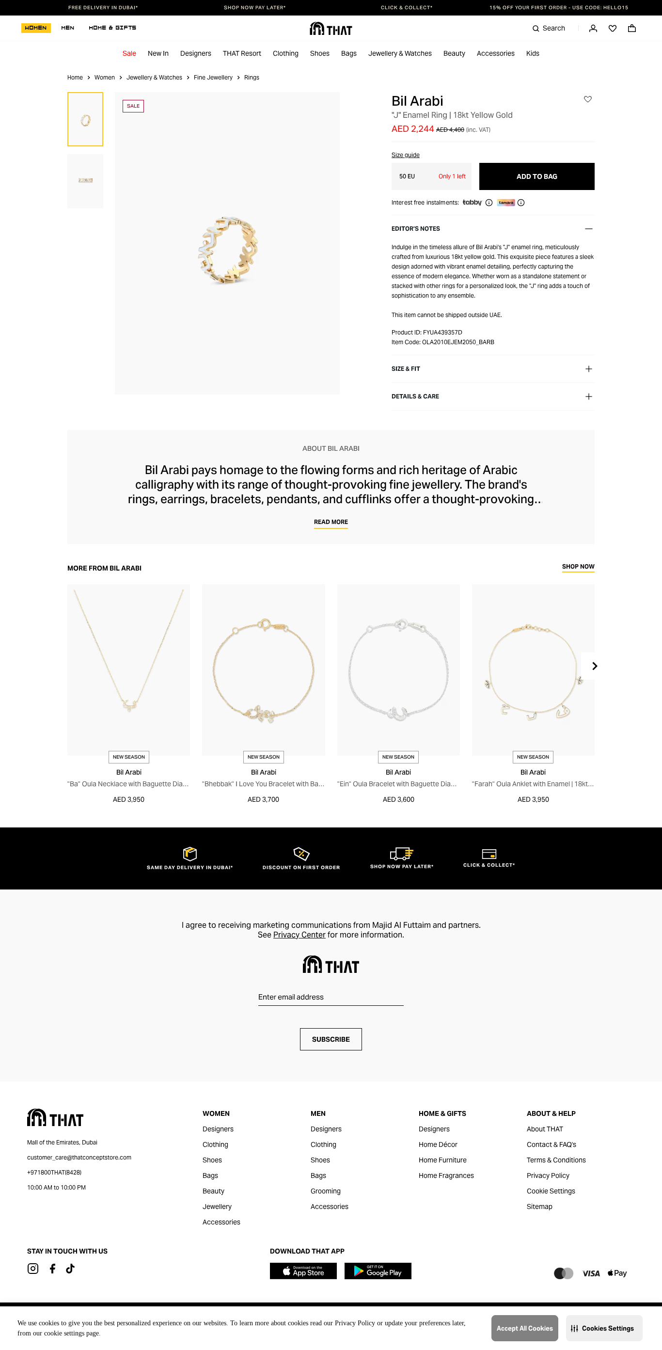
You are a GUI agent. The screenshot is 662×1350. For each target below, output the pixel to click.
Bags (349, 53)
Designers (195, 53)
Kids (532, 53)
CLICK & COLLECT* (407, 7)
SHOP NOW (578, 567)
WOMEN (36, 28)
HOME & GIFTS (113, 28)
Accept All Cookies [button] (525, 1328)
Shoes (320, 53)
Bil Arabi (417, 101)
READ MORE (331, 521)
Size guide (406, 155)
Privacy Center (299, 935)
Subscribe (331, 1039)
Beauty (454, 53)
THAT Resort (242, 53)
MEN (68, 28)
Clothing (286, 53)
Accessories (496, 53)
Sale (129, 53)
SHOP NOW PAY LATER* (255, 7)
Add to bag (537, 176)
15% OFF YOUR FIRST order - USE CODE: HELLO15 (559, 7)
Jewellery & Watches (400, 53)
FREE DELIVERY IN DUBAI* (103, 7)
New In (158, 53)
